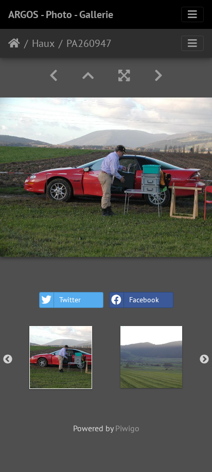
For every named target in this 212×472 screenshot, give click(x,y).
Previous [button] (8, 359)
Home (14, 43)
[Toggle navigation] (192, 14)
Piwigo (127, 428)
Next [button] (204, 359)
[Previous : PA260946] (53, 75)
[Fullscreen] (124, 75)
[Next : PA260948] (158, 75)
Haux (43, 43)
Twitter (70, 299)
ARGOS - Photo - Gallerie (60, 14)
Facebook (144, 299)
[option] (60, 357)
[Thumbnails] (88, 75)
